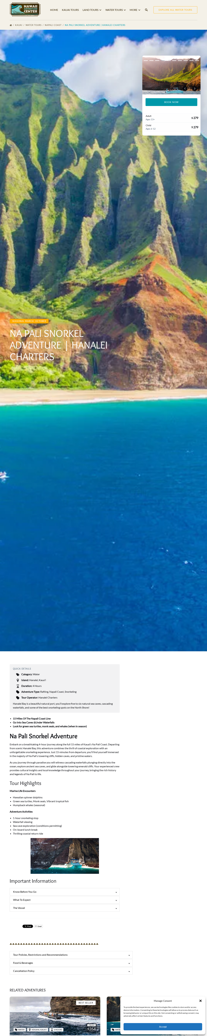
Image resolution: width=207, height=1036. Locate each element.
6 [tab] (174, 60)
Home (54, 9)
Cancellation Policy (23, 970)
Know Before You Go (24, 891)
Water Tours (34, 25)
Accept (163, 1026)
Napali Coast (53, 25)
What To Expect (22, 899)
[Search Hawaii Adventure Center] (146, 10)
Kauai (19, 25)
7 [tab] (180, 60)
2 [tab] (151, 60)
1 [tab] (146, 60)
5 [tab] (169, 60)
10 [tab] (197, 60)
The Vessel (19, 907)
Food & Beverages (23, 962)
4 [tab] (163, 60)
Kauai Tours (70, 9)
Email (39, 926)
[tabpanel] (171, 75)
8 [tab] (186, 60)
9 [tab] (191, 60)
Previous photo (185, 88)
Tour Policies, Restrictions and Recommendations (40, 954)
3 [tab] (157, 60)
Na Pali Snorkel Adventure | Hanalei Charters (95, 25)
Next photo (194, 88)
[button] (200, 1000)
